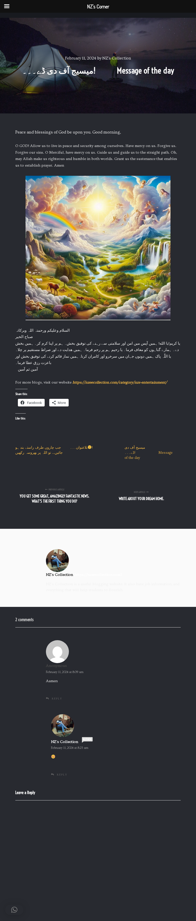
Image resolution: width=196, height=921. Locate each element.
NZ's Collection (64, 742)
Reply (57, 698)
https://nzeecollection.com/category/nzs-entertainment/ (119, 382)
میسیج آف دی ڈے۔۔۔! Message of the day (149, 453)
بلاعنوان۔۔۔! (81, 448)
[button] (14, 910)
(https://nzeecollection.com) (97, 575)
